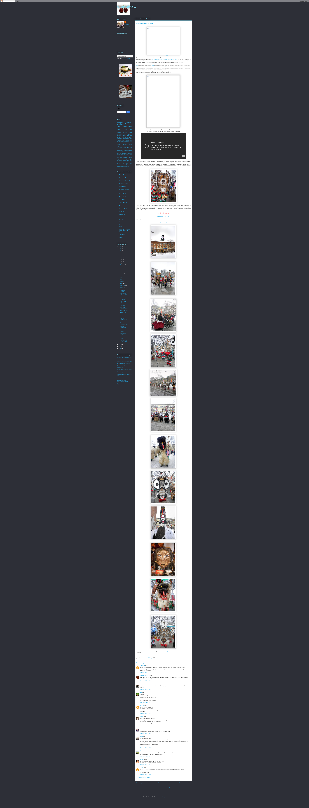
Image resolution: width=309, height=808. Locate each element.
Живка (141, 750)
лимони (123, 164)
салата (125, 132)
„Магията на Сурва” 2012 (123, 294)
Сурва (137, 65)
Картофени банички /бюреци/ (122, 290)
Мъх (141, 692)
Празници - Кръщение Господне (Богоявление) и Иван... (124, 328)
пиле (122, 150)
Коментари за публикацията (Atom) (167, 787)
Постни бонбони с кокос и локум (124, 369)
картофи (129, 134)
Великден (129, 135)
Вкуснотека (122, 205)
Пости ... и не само (125, 79)
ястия (130, 132)
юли (121, 275)
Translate (128, 58)
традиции (151, 658)
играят (143, 71)
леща (123, 163)
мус (122, 160)
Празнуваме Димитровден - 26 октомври (124, 358)
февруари (122, 285)
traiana (141, 684)
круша (126, 151)
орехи (118, 137)
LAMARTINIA (122, 234)
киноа (124, 159)
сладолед (125, 144)
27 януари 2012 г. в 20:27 (145, 702)
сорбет (126, 163)
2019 (120, 249)
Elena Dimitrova (122, 186)
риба (123, 141)
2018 (120, 251)
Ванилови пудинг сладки (122, 372)
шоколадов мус (127, 138)
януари (122, 287)
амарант (121, 166)
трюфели (130, 159)
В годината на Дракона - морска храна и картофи (124, 303)
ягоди (118, 143)
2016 (120, 255)
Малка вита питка (124, 310)
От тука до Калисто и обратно (124, 190)
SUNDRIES (121, 237)
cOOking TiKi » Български (125, 202)
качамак (130, 161)
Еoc (141, 728)
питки (125, 129)
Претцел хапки (120, 378)
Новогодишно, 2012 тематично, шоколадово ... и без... (124, 335)
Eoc (120, 222)
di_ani (141, 736)
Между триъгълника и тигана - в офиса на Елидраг (124, 230)
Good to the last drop (123, 208)
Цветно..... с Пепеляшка (124, 177)
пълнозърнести (129, 160)
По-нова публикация (141, 783)
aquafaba (126, 161)
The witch (142, 759)
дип (131, 147)
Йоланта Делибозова (145, 675)
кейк (128, 147)
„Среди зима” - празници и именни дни (123, 314)
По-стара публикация (185, 783)
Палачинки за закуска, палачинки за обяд (123, 319)
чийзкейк (122, 161)
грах (131, 164)
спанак (118, 144)
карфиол (119, 160)
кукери (142, 658)
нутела (125, 157)
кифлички (119, 157)
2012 (120, 263)
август (122, 273)
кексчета (119, 138)
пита (127, 154)
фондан (118, 161)
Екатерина (142, 665)
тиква (130, 146)
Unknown (142, 705)
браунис (126, 143)
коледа (130, 129)
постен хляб (120, 140)
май (121, 279)
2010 (120, 346)
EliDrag (141, 767)
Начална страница (163, 783)
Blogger (164, 797)
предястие (128, 122)
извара (124, 147)
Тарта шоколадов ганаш (123, 384)
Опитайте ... (126, 6)
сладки (119, 131)
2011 (120, 344)
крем (131, 140)
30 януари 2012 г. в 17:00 (145, 774)
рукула (118, 166)
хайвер (131, 163)
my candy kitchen (123, 199)
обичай (153, 65)
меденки (130, 157)
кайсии (127, 153)
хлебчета (130, 150)
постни (124, 128)
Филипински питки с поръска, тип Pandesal (124, 298)
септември (122, 271)
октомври (122, 269)
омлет (124, 166)
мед (123, 137)
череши (127, 140)
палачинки (119, 141)
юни (121, 277)
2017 (120, 253)
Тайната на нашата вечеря (124, 225)
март (121, 283)
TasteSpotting (122, 211)
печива (130, 125)
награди (122, 143)
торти (126, 141)
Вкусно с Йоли (122, 174)
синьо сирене (125, 149)
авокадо (127, 146)
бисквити (119, 134)
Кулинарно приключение (124, 219)
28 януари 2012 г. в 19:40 (145, 747)
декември (122, 265)
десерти (120, 122)
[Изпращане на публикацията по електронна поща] (154, 657)
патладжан (129, 156)
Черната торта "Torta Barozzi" (124, 323)
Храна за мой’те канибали (125, 180)
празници (146, 658)
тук (168, 651)
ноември (122, 267)
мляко (118, 151)
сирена (124, 131)
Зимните (166, 66)
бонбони (130, 141)
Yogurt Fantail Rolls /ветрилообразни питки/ (122, 380)
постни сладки (121, 135)
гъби (123, 146)
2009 (120, 348)
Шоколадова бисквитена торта (124, 361)
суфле (122, 151)
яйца (125, 134)
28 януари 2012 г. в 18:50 (145, 733)
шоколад (120, 124)
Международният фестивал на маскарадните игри (164, 59)
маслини (119, 150)
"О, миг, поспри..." (163, 222)
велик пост (128, 137)
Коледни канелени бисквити (123, 363)
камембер (127, 166)
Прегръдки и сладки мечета (124, 307)
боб (131, 149)
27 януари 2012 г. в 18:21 (145, 681)
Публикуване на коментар (144, 777)
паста (118, 154)
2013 (120, 261)
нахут (130, 153)
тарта (123, 153)
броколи (127, 164)
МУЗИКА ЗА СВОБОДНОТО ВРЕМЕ (124, 215)
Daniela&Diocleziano (124, 194)
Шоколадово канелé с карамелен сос (124, 375)
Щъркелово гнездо (123, 183)
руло (127, 159)
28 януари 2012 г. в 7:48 (145, 713)
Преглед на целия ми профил (128, 25)
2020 (120, 246)
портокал (119, 146)
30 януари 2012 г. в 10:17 (145, 764)
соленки (119, 153)
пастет (123, 154)
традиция (182, 162)
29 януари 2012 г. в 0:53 (145, 756)
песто (124, 160)
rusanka (141, 716)
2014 (120, 259)
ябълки (130, 144)
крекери (118, 163)
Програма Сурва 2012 (163, 216)
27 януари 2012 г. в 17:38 (145, 672)
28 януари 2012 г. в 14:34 (145, 725)
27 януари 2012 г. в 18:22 (145, 689)
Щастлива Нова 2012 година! (123, 341)
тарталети (120, 159)
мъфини (119, 149)
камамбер (119, 164)
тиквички (119, 147)
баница (130, 151)
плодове (130, 143)
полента (126, 150)
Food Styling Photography (125, 196)
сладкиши (119, 126)
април (121, 281)
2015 (120, 257)
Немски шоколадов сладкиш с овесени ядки (124, 366)
